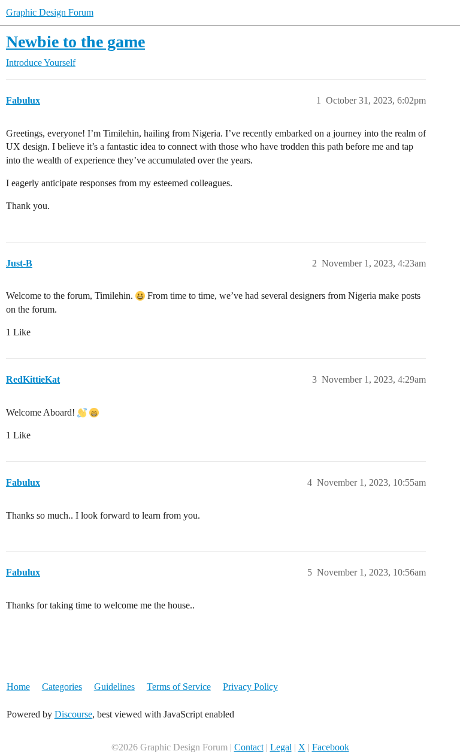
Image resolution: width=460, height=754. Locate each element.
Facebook (330, 747)
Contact (249, 747)
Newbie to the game (75, 41)
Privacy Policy (250, 687)
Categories (62, 687)
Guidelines (114, 687)
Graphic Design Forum (49, 12)
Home (18, 687)
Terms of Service (179, 687)
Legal (281, 747)
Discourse (73, 714)
